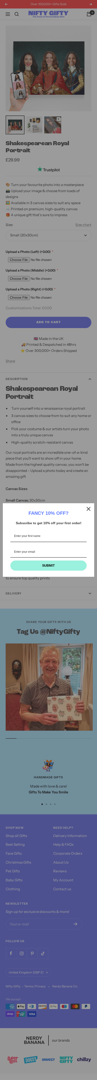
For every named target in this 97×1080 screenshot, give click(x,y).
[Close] (88, 509)
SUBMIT (48, 565)
